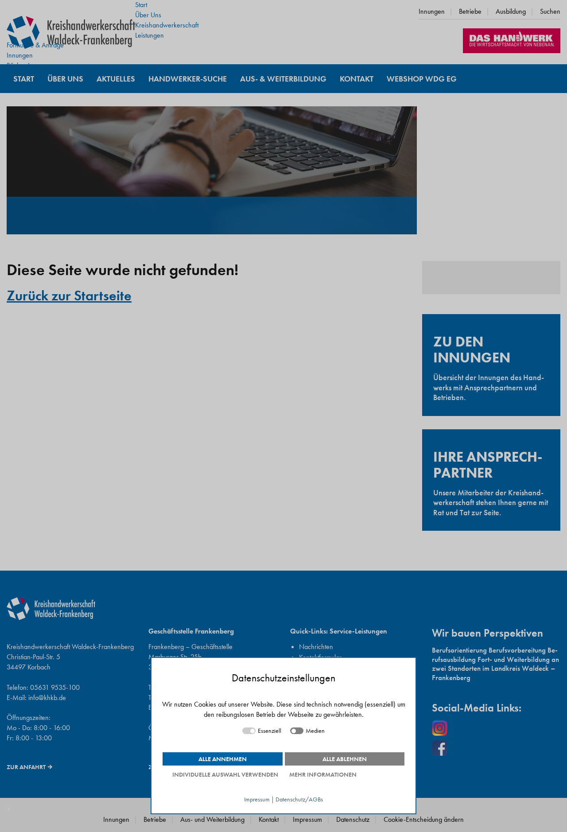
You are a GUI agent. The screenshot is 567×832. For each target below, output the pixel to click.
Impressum (257, 799)
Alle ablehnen (344, 759)
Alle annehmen (222, 759)
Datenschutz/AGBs (299, 799)
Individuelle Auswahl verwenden (225, 774)
